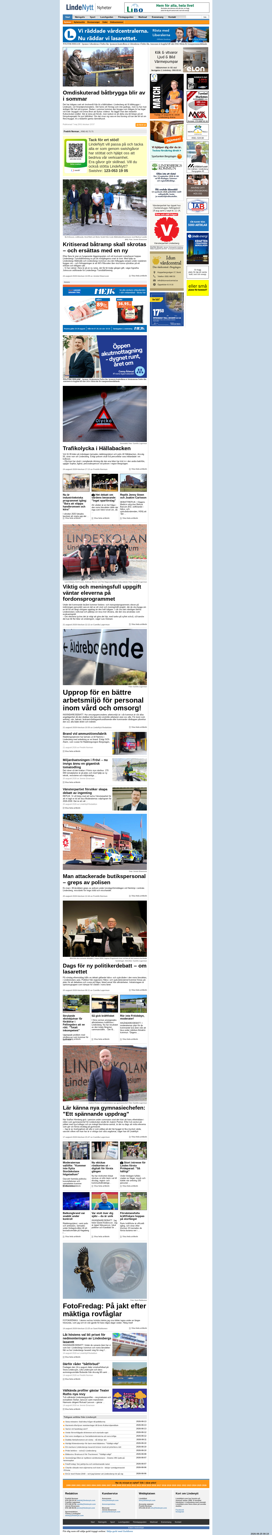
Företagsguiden (125, 17)
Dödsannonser (116, 22)
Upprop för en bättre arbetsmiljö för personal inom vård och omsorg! (103, 700)
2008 (114, 1485)
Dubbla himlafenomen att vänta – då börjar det (86, 1440)
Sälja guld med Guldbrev (120, 1531)
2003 (88, 1485)
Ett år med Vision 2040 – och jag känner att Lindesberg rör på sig (94, 1474)
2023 (189, 1485)
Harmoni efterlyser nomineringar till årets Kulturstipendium (91, 1425)
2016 (154, 1485)
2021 (179, 1485)
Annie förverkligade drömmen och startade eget (86, 1433)
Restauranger (93, 22)
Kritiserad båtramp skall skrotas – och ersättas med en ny (104, 247)
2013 (139, 1485)
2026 (204, 1485)
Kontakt (172, 17)
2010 (124, 1485)
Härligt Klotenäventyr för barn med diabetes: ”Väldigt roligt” (92, 1443)
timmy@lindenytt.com (74, 1515)
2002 (83, 1485)
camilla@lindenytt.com (86, 1504)
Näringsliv (80, 17)
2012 (134, 1485)
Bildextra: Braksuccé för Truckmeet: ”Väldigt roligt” (88, 1454)
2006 (104, 1485)
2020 (174, 1485)
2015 (149, 1485)
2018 (164, 1485)
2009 (119, 1485)
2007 (109, 1485)
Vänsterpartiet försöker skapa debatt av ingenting (85, 791)
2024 (194, 1485)
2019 (169, 1485)
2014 (144, 1485)
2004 (93, 1485)
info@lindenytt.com (110, 1500)
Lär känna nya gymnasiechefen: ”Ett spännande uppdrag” (104, 1111)
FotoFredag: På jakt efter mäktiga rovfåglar (104, 1310)
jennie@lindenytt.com (86, 1508)
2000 (73, 1485)
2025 (199, 1485)
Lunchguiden (106, 17)
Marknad (143, 17)
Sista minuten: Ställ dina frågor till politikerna (85, 1422)
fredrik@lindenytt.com (86, 1500)
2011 (129, 1485)
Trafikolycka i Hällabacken (97, 448)
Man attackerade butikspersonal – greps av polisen (104, 879)
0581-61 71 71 (87, 131)
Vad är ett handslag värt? (76, 1429)
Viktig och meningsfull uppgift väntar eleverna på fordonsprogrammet (102, 593)
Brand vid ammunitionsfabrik (85, 733)
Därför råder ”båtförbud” (81, 1364)
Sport (92, 17)
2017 (159, 1485)
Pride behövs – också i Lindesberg (80, 1451)
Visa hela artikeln (139, 276)
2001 (78, 1485)
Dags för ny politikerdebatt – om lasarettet (105, 968)
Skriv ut (142, 125)
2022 (184, 1485)
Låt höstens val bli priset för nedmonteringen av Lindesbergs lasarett (87, 1338)
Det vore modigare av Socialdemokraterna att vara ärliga (90, 1436)
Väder (105, 22)
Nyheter (67, 22)
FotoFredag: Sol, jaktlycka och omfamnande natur (87, 1464)
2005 (98, 1485)
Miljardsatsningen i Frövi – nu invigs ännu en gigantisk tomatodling (85, 763)
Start (67, 17)
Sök (205, 17)
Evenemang (157, 17)
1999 (68, 1485)
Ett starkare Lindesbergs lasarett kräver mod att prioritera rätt (93, 1447)
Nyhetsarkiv (79, 22)
